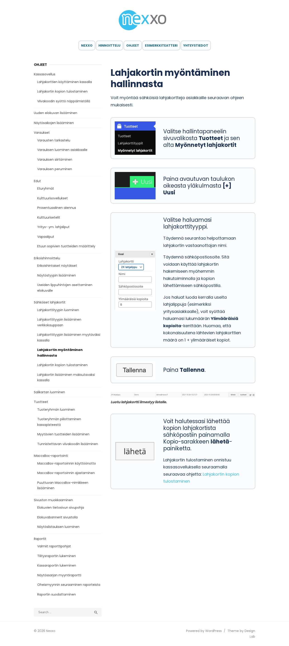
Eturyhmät (45, 188)
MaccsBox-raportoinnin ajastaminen (66, 473)
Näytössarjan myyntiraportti (59, 575)
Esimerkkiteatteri (161, 45)
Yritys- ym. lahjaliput (53, 227)
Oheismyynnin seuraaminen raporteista (68, 584)
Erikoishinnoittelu (47, 258)
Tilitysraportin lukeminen (56, 556)
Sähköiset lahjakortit (49, 302)
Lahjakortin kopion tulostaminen (62, 91)
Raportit (40, 538)
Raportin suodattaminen (56, 594)
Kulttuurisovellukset (52, 198)
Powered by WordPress (204, 631)
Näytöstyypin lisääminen (56, 275)
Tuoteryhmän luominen (56, 409)
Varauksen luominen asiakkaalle (62, 150)
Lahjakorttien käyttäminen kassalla (64, 82)
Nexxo (87, 45)
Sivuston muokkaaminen (53, 500)
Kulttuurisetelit (48, 217)
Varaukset (42, 132)
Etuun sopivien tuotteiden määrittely (66, 246)
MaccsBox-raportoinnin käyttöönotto (66, 463)
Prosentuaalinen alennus (56, 207)
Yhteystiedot (195, 45)
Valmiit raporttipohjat (54, 546)
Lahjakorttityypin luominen (58, 310)
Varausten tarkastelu (53, 140)
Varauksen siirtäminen (54, 159)
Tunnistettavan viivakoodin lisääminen (67, 444)
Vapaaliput (45, 236)
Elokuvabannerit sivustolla (57, 517)
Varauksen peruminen (54, 169)
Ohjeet (132, 45)
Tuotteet (41, 402)
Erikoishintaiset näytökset (57, 265)
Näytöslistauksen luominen (58, 526)
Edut (37, 181)
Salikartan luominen (49, 392)
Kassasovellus (44, 74)
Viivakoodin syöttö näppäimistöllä (63, 101)
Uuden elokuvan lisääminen (55, 113)
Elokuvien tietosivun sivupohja (60, 507)
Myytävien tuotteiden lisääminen (63, 434)
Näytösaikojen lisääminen (54, 123)
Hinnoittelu (109, 45)
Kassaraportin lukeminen (56, 565)
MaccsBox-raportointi (51, 455)
